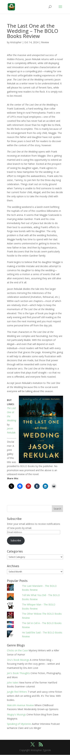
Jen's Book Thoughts (18, 673)
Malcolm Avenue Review (20, 705)
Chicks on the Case (17, 650)
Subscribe (16, 540)
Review (45, 42)
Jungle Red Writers (17, 691)
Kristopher (16, 42)
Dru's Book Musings (18, 659)
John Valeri (13, 682)
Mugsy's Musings (16, 714)
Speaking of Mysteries (19, 723)
